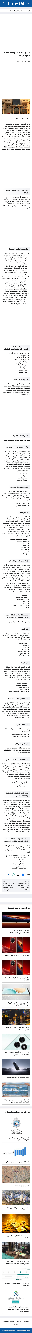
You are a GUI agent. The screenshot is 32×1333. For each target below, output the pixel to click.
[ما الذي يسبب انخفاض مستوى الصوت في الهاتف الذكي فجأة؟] (16, 995)
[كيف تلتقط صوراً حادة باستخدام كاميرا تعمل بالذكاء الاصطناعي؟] (16, 1045)
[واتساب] (13, 875)
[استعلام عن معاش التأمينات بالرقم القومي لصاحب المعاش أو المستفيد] (16, 1254)
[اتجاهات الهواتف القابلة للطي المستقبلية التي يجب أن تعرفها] (16, 923)
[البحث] (3, 3)
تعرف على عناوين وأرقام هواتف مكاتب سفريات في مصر (8, 886)
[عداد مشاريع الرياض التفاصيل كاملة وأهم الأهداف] (16, 1201)
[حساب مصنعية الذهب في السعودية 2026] (16, 1227)
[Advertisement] (16, 33)
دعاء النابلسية (21, 58)
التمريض (17, 384)
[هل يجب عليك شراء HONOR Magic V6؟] (16, 947)
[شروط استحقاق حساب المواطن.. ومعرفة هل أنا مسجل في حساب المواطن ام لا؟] (16, 1302)
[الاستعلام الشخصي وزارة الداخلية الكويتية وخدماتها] (16, 1129)
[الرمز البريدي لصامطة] (16, 1177)
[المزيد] (8, 875)
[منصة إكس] (18, 875)
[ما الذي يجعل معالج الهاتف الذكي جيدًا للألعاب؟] (16, 971)
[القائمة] (28, 3)
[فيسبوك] (22, 875)
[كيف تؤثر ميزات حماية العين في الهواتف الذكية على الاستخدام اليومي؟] (16, 1093)
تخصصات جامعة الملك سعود (11, 149)
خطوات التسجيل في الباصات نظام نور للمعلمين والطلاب (23, 886)
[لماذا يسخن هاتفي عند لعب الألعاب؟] (16, 1069)
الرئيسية (27, 10)
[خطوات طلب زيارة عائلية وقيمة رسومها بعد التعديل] (16, 1278)
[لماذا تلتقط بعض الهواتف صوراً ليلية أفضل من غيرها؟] (16, 1020)
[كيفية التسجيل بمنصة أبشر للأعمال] (16, 1154)
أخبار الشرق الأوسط (16, 10)
